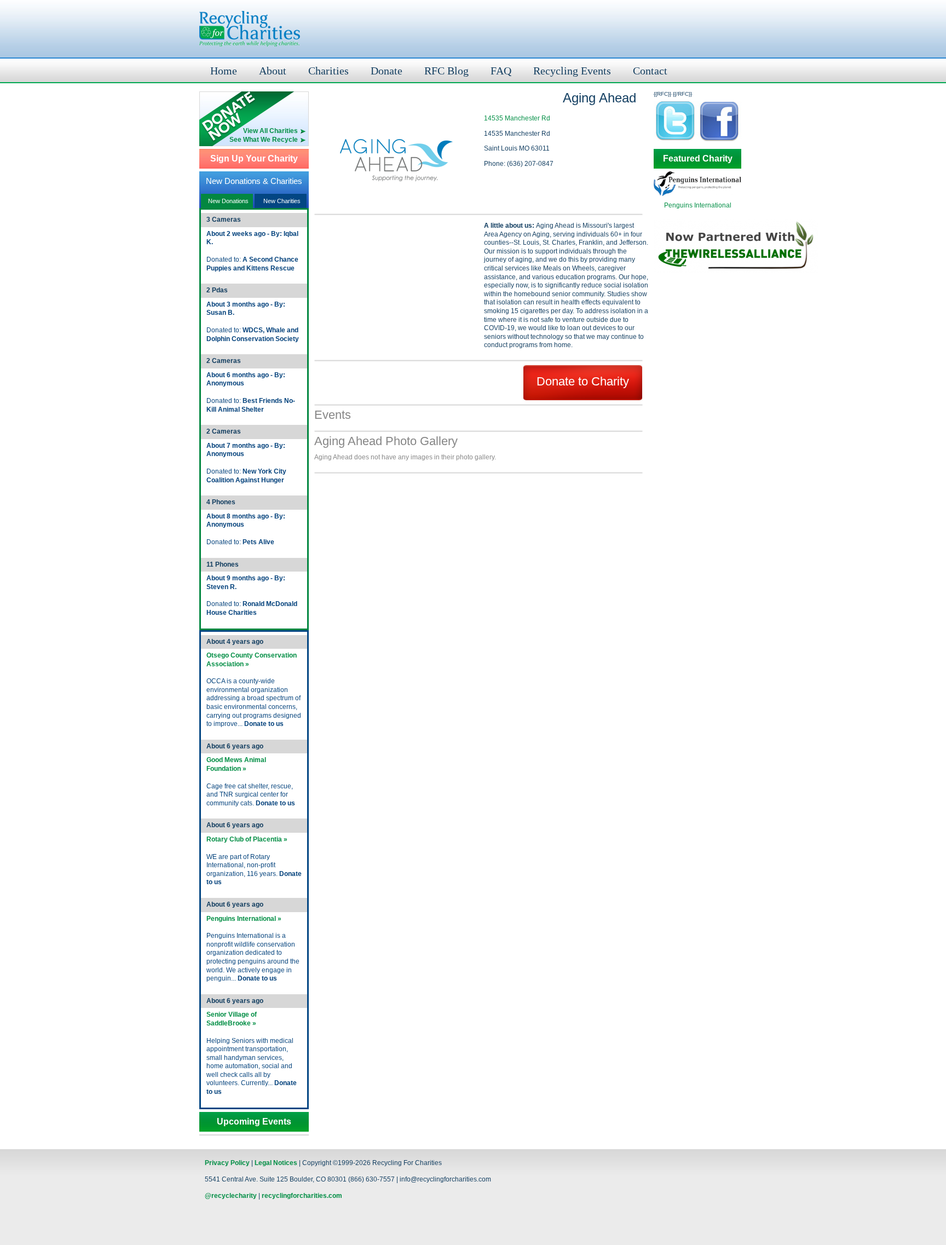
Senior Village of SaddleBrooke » (231, 1019)
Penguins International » (243, 919)
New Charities (282, 201)
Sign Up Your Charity (254, 158)
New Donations (228, 201)
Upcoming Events (254, 1121)
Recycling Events (572, 71)
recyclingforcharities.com (302, 1196)
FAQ (501, 71)
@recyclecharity (231, 1196)
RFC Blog (446, 71)
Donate (386, 71)
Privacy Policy (227, 1163)
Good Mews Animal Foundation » (236, 764)
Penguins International (697, 205)
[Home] (249, 29)
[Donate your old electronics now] (254, 109)
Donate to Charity (583, 381)
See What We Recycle (263, 139)
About (272, 71)
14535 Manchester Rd (517, 118)
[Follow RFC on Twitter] (675, 140)
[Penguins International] (697, 194)
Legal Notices (276, 1163)
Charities (328, 71)
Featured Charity (697, 158)
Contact (650, 71)
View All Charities (270, 131)
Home (223, 71)
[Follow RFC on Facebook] (719, 140)
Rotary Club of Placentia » (246, 839)
